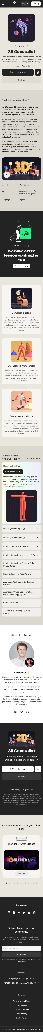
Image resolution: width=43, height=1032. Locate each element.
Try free (21, 80)
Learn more (21, 873)
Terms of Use (35, 959)
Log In (25, 4)
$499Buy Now (18, 72)
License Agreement (21, 1009)
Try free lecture (21, 266)
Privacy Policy (21, 1005)
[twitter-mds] (24, 913)
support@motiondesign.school (21, 979)
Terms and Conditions (21, 1001)
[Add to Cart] (38, 72)
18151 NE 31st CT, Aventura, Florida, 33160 (21, 983)
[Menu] (3, 4)
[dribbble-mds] (34, 912)
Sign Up (35, 4)
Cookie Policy (21, 1018)
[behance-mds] (19, 913)
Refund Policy (21, 1014)
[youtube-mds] (29, 913)
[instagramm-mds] (9, 912)
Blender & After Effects (21, 843)
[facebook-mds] (14, 912)
